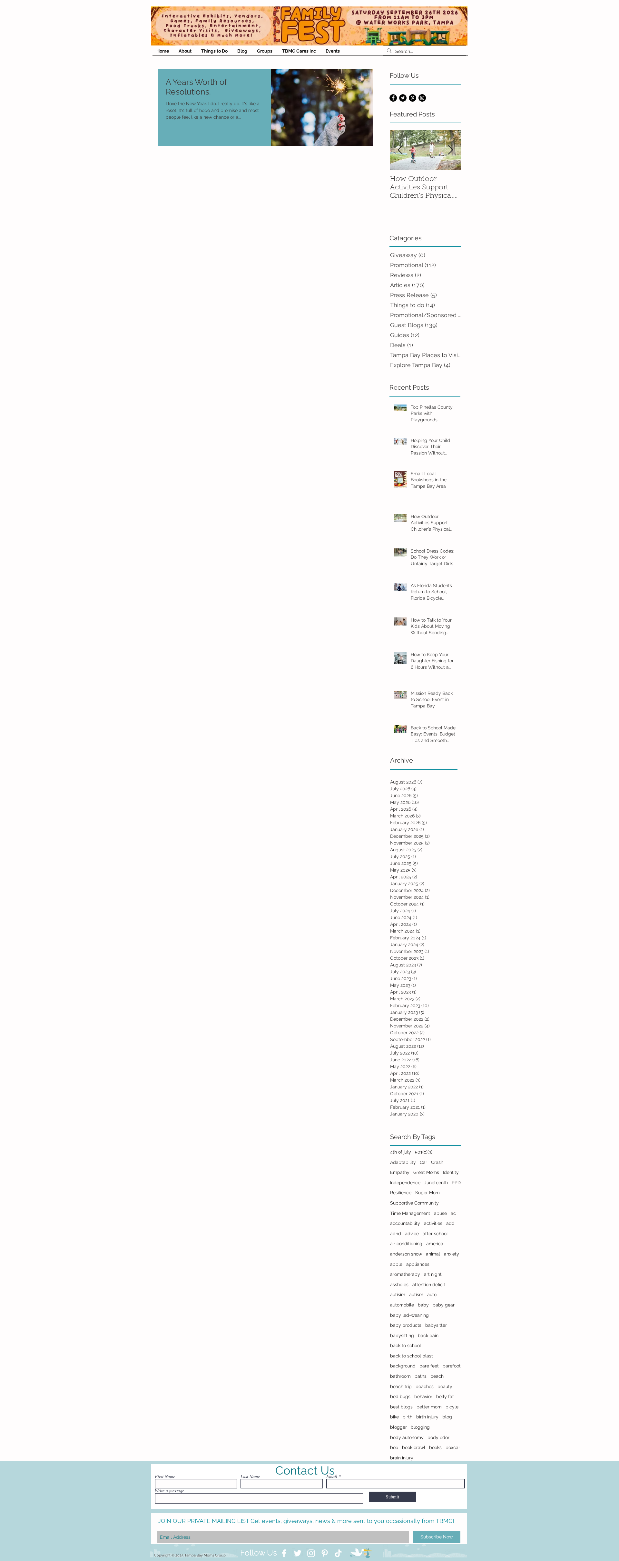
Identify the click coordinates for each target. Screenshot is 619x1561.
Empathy (399, 1172)
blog (447, 1416)
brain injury (401, 1457)
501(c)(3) (423, 1152)
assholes (399, 1284)
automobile (402, 1304)
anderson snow (406, 1253)
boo (394, 1447)
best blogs (401, 1406)
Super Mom (427, 1192)
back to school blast (411, 1355)
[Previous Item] (400, 150)
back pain (428, 1335)
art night (433, 1274)
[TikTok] (338, 1553)
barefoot (452, 1365)
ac (453, 1213)
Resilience (400, 1192)
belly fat (445, 1396)
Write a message (169, 1490)
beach (437, 1376)
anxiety (451, 1253)
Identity (451, 1172)
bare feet (429, 1365)
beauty (444, 1386)
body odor (438, 1437)
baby (423, 1304)
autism (416, 1294)
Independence (405, 1182)
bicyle (452, 1406)
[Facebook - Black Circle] (393, 98)
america (434, 1243)
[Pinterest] (324, 1553)
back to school (405, 1345)
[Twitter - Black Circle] (403, 98)
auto (432, 1294)
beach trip (401, 1386)
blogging (420, 1427)
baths (421, 1376)
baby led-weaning (409, 1315)
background (403, 1365)
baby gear (444, 1304)
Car (423, 1162)
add (450, 1223)
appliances (417, 1264)
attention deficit (428, 1284)
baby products (405, 1325)
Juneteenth (436, 1182)
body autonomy (407, 1437)
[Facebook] (284, 1553)
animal (433, 1253)
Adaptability (403, 1162)
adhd (395, 1233)
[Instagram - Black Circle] (422, 98)
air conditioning (406, 1243)
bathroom (400, 1376)
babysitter (436, 1325)
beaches (425, 1386)
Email (331, 1476)
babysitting (402, 1335)
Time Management (410, 1213)
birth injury (427, 1416)
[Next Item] (450, 150)
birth (407, 1416)
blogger (398, 1427)
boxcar (453, 1447)
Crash (437, 1162)
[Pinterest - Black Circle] (412, 98)
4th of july (400, 1152)
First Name (165, 1476)
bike (394, 1416)
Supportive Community (414, 1203)
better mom (429, 1406)
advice (412, 1233)
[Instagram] (311, 1553)
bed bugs (400, 1396)
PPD (456, 1182)
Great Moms (426, 1172)
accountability (405, 1223)
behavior (423, 1396)
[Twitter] (297, 1553)
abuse (440, 1213)
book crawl (413, 1447)
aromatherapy (405, 1274)
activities (433, 1223)
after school (435, 1233)
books (435, 1447)
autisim (397, 1294)
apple (396, 1264)
